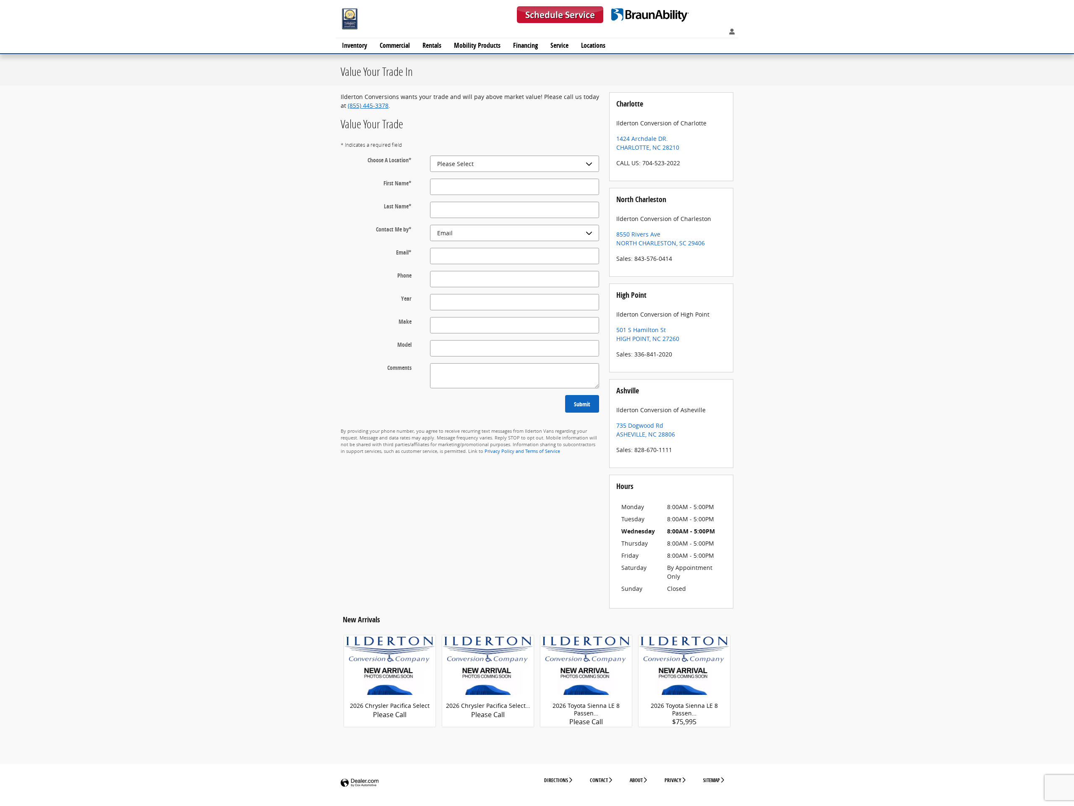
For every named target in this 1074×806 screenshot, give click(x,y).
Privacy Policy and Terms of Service (522, 451)
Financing (525, 45)
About (636, 780)
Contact (599, 780)
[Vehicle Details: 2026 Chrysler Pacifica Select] (389, 673)
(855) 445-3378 (368, 105)
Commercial (395, 45)
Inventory (354, 45)
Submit (582, 404)
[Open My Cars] (730, 32)
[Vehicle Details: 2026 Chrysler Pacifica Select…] (488, 673)
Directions (556, 780)
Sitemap (711, 780)
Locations (593, 45)
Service (559, 45)
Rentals (431, 45)
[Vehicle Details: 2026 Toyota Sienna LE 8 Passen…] (586, 673)
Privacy (673, 780)
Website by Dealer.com (359, 783)
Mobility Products (477, 45)
